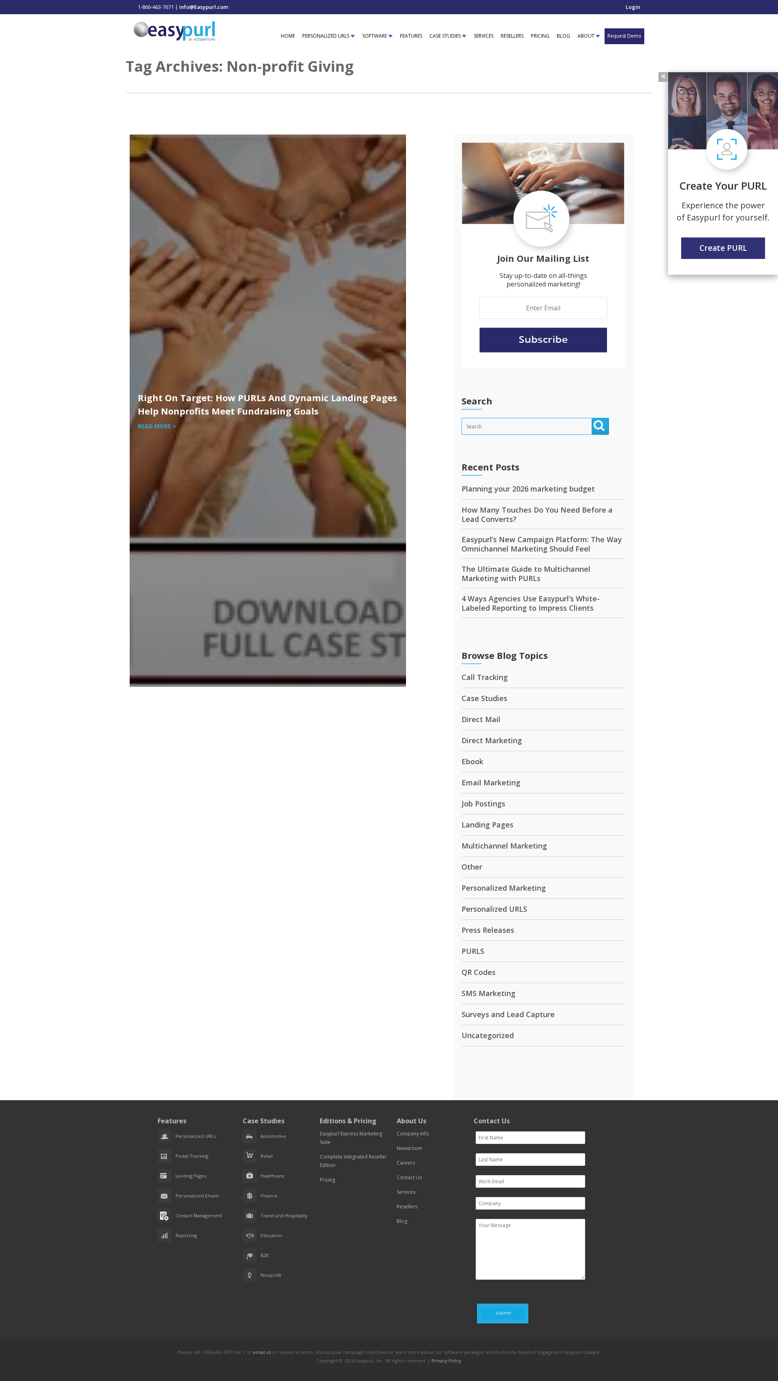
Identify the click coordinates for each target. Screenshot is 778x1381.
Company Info (413, 1133)
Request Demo (624, 35)
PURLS (473, 951)
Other (472, 867)
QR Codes (479, 972)
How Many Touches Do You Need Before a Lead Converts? (537, 514)
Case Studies (484, 698)
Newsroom (409, 1148)
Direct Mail (481, 719)
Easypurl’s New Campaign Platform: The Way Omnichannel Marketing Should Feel (542, 544)
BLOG (563, 35)
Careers (406, 1162)
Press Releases (488, 930)
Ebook (472, 761)
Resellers (407, 1206)
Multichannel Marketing (504, 846)
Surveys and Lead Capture (508, 1014)
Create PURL (723, 248)
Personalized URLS (494, 909)
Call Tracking (485, 677)
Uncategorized (488, 1035)
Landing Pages (487, 824)
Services (406, 1192)
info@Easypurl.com (203, 7)
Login (633, 7)
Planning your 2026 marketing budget (528, 489)
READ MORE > (157, 426)
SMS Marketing (488, 993)
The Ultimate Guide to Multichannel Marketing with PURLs (526, 573)
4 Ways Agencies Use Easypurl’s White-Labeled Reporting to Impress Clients (531, 603)
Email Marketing (491, 782)
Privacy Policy (447, 1360)
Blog (402, 1221)
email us (262, 1352)
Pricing (327, 1179)
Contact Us (409, 1177)
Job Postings (483, 803)
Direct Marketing (492, 740)
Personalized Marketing (504, 888)
